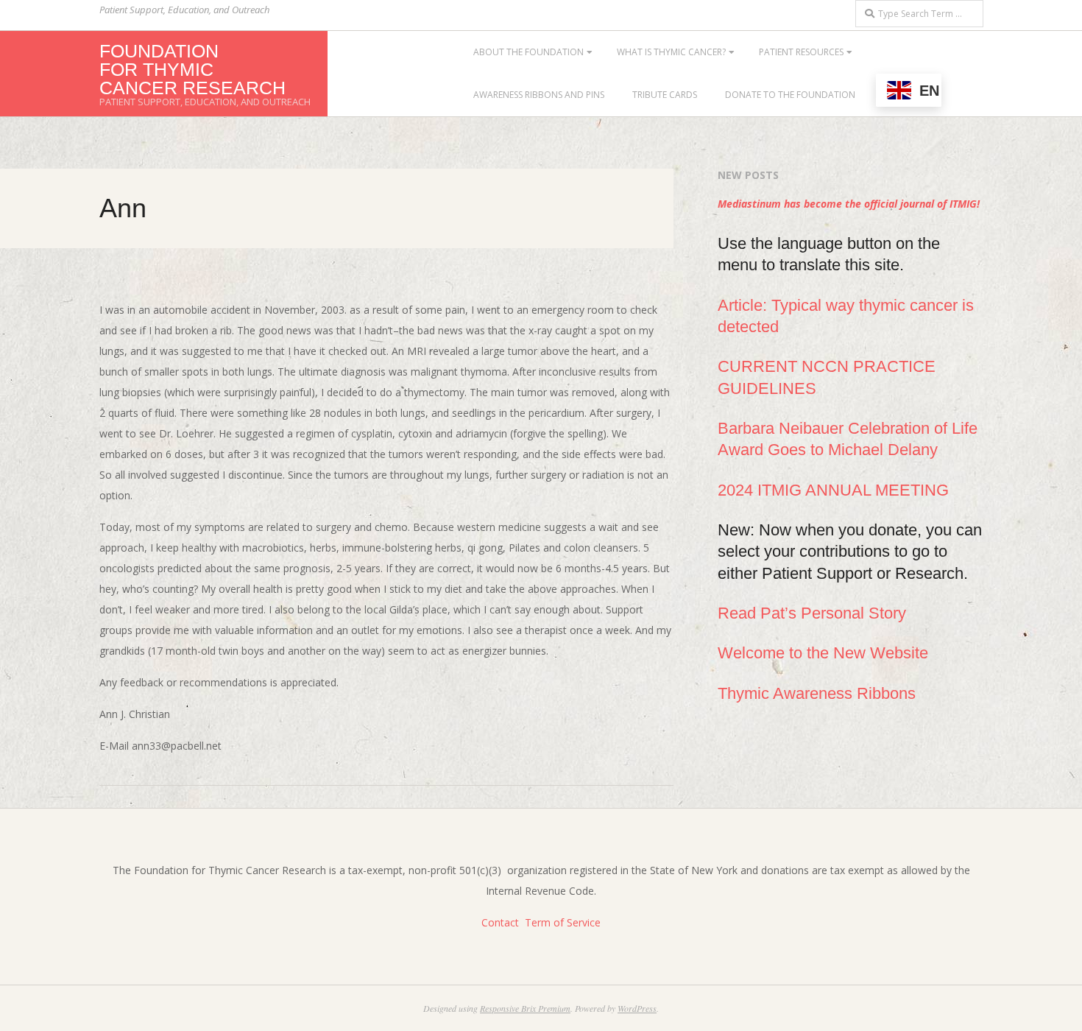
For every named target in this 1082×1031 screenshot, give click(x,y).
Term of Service (563, 922)
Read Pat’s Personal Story (812, 613)
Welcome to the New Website (823, 653)
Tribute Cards (664, 94)
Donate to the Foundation (790, 94)
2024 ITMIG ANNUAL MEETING (833, 490)
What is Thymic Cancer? (671, 52)
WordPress (637, 1008)
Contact (500, 922)
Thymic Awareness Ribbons (817, 693)
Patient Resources (801, 52)
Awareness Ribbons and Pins (538, 94)
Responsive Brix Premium (525, 1008)
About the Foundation (528, 52)
